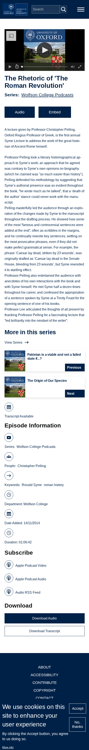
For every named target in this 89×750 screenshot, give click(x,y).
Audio (19, 112)
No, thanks (77, 724)
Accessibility (44, 675)
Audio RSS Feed (27, 592)
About (44, 667)
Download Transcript (44, 631)
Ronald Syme (32, 485)
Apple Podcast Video (30, 565)
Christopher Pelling (32, 466)
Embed (55, 112)
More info (7, 747)
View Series (13, 342)
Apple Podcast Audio (30, 579)
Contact (44, 698)
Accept (77, 708)
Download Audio (44, 618)
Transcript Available (19, 416)
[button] (44, 50)
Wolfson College (35, 504)
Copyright (45, 690)
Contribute (44, 683)
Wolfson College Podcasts (47, 94)
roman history (54, 485)
